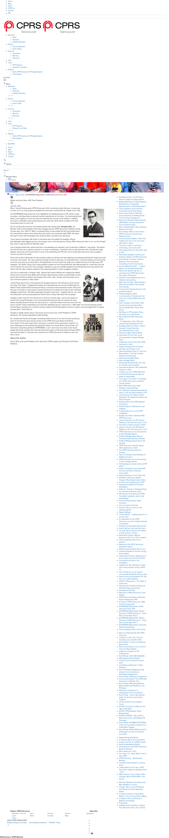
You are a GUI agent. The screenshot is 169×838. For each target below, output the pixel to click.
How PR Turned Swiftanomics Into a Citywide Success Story (132, 278)
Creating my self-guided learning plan (132, 526)
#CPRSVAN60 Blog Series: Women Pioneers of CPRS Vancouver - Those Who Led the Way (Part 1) (132, 620)
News (22, 194)
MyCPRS (6, 77)
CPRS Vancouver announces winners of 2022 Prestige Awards (132, 432)
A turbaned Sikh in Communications (132, 740)
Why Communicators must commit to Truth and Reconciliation (132, 647)
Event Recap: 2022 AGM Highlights (132, 656)
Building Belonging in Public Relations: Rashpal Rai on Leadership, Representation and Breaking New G (133, 204)
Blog (9, 3)
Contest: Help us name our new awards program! (130, 508)
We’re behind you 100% (127, 751)
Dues (14, 37)
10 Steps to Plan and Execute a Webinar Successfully (130, 799)
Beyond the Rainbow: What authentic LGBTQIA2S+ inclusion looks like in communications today (132, 222)
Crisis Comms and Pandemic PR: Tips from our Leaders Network (133, 577)
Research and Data (20, 67)
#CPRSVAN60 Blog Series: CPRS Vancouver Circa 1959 (131, 607)
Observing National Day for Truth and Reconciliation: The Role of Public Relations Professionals (132, 353)
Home (10, 1)
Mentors (16, 55)
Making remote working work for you (132, 549)
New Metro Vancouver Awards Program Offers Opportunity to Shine (132, 478)
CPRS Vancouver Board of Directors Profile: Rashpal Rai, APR (132, 598)
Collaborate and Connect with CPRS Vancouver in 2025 (132, 343)
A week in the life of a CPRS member (132, 742)
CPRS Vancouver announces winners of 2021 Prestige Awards (132, 460)
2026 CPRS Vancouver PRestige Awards (27, 72)
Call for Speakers (19, 46)
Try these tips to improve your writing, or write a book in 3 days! (132, 531)
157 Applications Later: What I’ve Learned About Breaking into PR (131, 322)
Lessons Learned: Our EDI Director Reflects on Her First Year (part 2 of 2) (133, 421)
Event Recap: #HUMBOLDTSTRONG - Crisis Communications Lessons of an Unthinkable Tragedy (133, 724)
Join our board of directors (128, 505)
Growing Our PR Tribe (127, 590)
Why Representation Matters (129, 658)
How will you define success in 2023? (132, 425)
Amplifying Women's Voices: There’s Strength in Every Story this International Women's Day (132, 328)
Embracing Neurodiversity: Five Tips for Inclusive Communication (132, 363)
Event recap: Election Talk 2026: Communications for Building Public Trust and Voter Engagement (132, 215)
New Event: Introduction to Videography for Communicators (131, 691)
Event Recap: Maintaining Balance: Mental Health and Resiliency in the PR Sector (132, 685)
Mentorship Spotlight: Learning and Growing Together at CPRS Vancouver (133, 255)
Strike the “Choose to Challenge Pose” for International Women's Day (133, 490)
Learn (10, 62)
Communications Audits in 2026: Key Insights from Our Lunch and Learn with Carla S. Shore (132, 240)
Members (11, 35)
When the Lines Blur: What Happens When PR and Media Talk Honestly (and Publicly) (132, 284)
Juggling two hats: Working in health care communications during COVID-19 (132, 567)
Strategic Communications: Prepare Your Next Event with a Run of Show (132, 806)
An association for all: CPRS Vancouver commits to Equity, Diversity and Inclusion (133, 521)
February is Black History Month (130, 333)
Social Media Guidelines (38, 822)
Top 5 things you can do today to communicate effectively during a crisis (133, 573)
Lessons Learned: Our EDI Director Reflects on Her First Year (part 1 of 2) (133, 428)
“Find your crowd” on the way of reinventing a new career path (130, 246)
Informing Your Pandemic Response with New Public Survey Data (132, 586)
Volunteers (16, 53)
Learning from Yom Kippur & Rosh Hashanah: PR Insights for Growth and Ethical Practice (133, 397)
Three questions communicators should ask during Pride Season (130, 209)
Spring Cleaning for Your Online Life (132, 475)
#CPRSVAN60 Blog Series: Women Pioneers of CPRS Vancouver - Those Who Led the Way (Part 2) (132, 613)
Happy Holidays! (125, 512)
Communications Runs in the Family (132, 629)
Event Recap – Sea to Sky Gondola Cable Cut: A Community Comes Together (132, 697)
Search (6, 170)
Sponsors (16, 58)
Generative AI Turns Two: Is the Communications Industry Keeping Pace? (131, 337)
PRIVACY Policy (54, 822)
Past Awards (17, 74)
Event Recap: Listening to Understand (133, 676)
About (10, 6)
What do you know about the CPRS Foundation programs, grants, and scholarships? (132, 496)
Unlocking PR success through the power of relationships (131, 375)
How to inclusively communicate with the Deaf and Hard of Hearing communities (132, 470)
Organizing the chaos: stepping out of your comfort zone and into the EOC (132, 557)
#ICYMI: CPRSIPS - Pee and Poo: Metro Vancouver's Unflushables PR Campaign (132, 717)
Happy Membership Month (128, 737)
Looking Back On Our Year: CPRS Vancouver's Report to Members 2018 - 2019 (133, 769)
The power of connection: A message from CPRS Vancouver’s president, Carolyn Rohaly (132, 381)
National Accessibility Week (129, 358)
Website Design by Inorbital (17, 822)
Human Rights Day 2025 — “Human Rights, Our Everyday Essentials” (132, 267)
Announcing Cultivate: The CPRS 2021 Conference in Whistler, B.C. (133, 680)
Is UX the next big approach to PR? (132, 482)
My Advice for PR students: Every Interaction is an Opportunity (131, 313)
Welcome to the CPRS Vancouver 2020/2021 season (131, 545)
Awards (10, 69)
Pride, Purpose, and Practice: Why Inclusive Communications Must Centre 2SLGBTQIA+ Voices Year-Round (131, 306)
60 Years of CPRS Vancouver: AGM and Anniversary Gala (132, 603)
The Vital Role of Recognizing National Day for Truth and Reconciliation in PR (133, 391)
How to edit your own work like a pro (132, 528)
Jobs (9, 60)
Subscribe (89, 813)
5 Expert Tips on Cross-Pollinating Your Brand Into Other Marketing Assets (131, 789)
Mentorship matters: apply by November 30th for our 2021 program (132, 536)
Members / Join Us (19, 813)
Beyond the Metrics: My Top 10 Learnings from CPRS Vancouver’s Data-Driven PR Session (131, 272)
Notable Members (19, 42)
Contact (11, 10)
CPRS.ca (11, 8)
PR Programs (17, 65)
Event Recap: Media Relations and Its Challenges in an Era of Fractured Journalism (132, 731)
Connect (11, 51)
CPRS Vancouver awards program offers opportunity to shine (131, 446)
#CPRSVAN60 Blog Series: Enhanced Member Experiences (132, 626)
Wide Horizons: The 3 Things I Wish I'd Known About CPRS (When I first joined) (132, 776)
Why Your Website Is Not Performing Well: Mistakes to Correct (132, 783)
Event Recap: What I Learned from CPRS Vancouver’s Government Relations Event (131, 233)
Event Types (17, 49)
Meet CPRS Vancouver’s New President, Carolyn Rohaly (129, 386)
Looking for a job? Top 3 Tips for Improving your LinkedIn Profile (131, 638)
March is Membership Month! (129, 744)
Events (10, 44)
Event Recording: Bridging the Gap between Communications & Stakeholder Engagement (131, 671)
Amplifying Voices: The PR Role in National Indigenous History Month (131, 198)
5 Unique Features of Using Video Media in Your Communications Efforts (133, 795)
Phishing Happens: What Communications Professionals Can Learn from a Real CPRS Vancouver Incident (132, 297)
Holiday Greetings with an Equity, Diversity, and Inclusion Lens (131, 347)
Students (16, 39)
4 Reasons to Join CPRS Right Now (132, 372)
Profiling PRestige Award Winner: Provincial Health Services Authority (132, 437)
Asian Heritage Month (127, 360)
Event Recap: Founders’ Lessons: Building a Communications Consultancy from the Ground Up (131, 261)
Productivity (123, 803)
